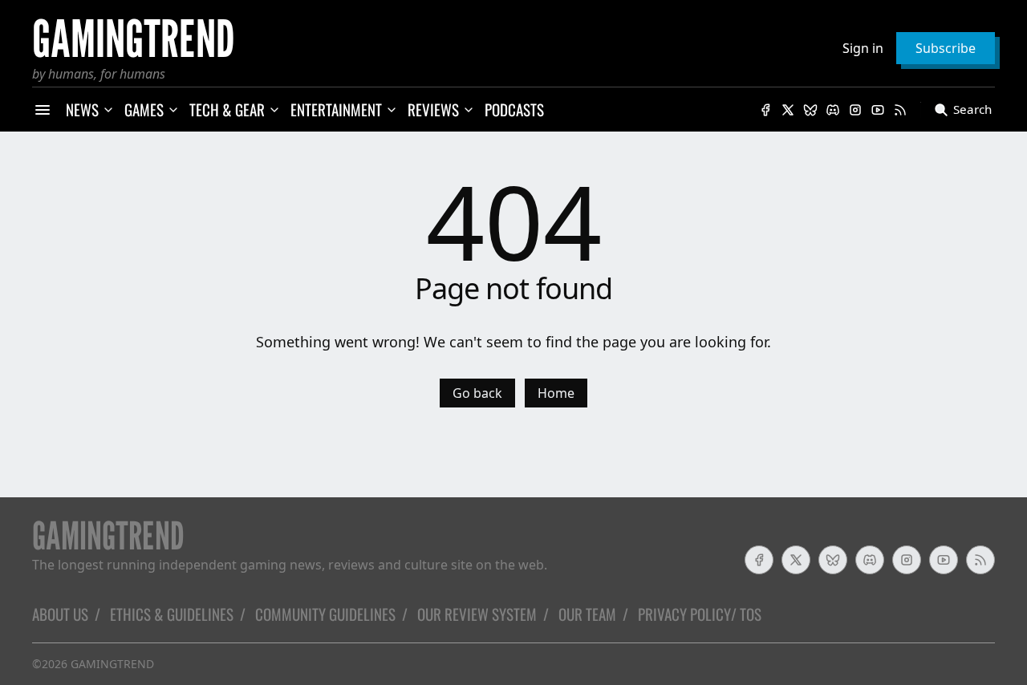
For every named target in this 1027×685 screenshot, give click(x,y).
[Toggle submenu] (108, 109)
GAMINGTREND (112, 663)
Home (556, 393)
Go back (477, 393)
